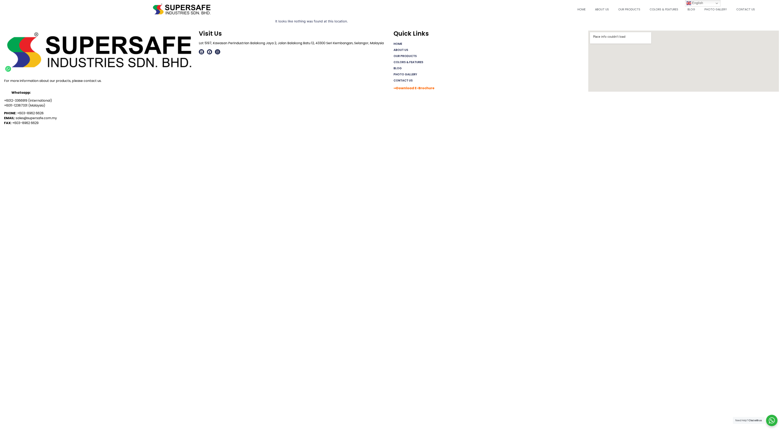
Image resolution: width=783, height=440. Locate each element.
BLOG (691, 9)
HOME (581, 9)
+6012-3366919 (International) (28, 100)
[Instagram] (217, 52)
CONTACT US (745, 9)
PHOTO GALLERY (715, 9)
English (697, 3)
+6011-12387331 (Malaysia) (24, 105)
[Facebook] (209, 52)
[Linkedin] (201, 52)
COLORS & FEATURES (664, 9)
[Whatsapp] (8, 69)
